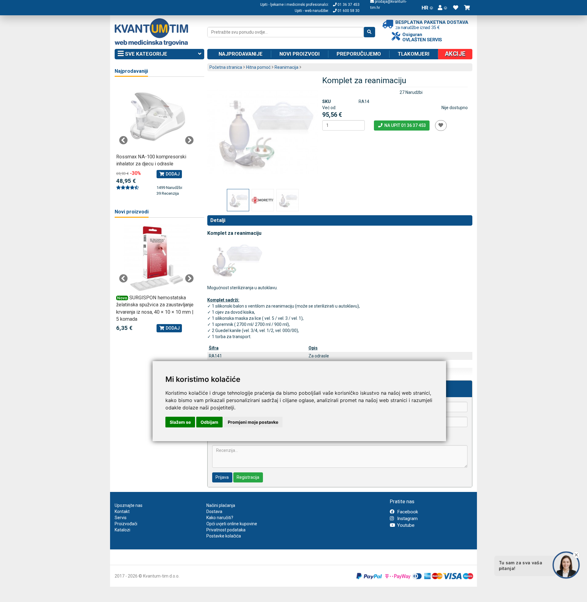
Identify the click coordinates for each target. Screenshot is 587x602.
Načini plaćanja (220, 505)
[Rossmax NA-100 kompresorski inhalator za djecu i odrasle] (156, 117)
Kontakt (122, 511)
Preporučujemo (359, 54)
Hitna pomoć (258, 67)
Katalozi (122, 529)
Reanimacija (286, 67)
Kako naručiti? (219, 517)
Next (189, 140)
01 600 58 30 (348, 11)
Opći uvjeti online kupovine (231, 523)
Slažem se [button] (180, 422)
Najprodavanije (241, 54)
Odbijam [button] (209, 422)
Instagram (407, 518)
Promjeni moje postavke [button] (253, 422)
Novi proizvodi (299, 54)
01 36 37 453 (348, 4)
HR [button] (425, 8)
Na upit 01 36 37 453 (404, 125)
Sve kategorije (145, 54)
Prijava (222, 477)
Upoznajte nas (128, 505)
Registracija (248, 477)
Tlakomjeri (414, 54)
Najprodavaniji (131, 71)
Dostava (214, 511)
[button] (442, 8)
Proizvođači (126, 523)
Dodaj (172, 174)
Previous (123, 140)
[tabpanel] (156, 140)
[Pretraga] (369, 32)
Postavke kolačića (223, 536)
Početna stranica (225, 67)
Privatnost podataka (226, 529)
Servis (121, 517)
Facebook (407, 512)
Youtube (405, 525)
